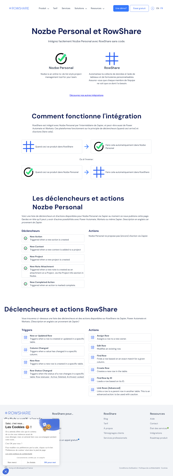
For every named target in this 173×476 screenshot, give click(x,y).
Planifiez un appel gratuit (65, 440)
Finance (56, 433)
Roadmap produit (158, 437)
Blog (106, 418)
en (157, 8)
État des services (159, 428)
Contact (154, 423)
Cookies (164, 468)
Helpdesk (56, 428)
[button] (44, 8)
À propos (108, 428)
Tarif (55, 8)
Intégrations (156, 433)
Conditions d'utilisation (128, 468)
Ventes (55, 418)
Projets (55, 423)
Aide (152, 418)
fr (161, 8)
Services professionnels (115, 437)
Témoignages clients (114, 433)
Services (66, 8)
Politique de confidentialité (149, 468)
